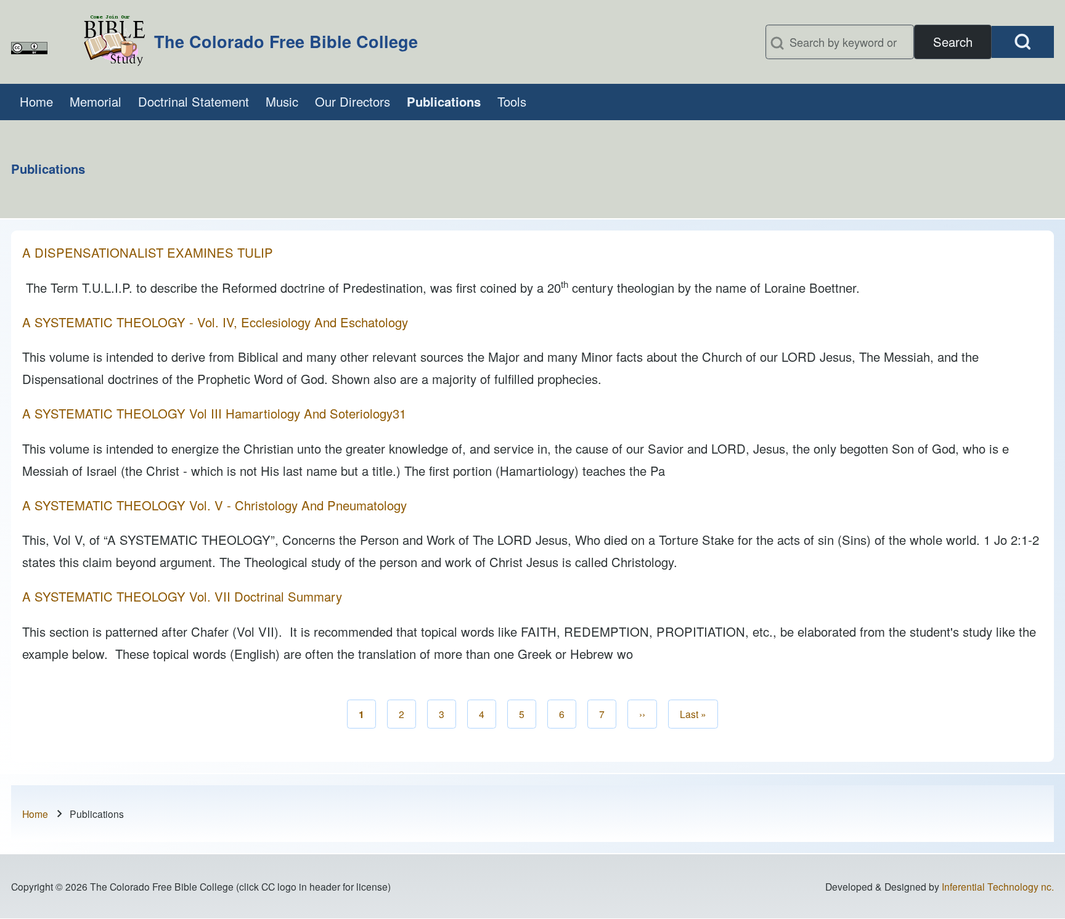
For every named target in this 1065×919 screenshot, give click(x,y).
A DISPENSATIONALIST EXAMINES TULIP (147, 252)
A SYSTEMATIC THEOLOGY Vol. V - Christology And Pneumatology (214, 505)
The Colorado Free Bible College (286, 42)
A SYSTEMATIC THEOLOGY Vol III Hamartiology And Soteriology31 (214, 413)
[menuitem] (36, 102)
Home (35, 813)
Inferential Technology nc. (998, 886)
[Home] (114, 42)
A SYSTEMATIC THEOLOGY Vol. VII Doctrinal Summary (182, 596)
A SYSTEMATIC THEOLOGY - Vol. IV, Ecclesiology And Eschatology (215, 322)
